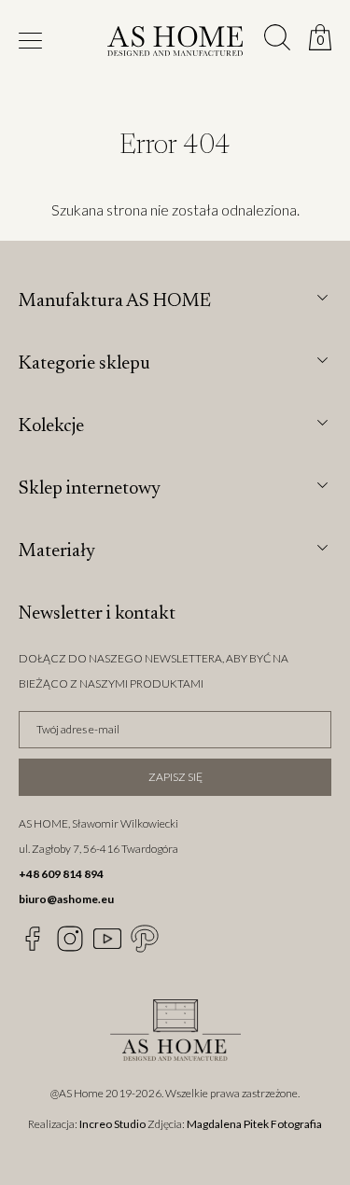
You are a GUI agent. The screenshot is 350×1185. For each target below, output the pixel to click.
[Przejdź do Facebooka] (33, 939)
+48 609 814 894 (61, 874)
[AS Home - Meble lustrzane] (175, 44)
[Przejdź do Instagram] (70, 939)
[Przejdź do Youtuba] (107, 939)
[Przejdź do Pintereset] (145, 939)
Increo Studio (112, 1124)
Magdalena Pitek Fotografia (254, 1124)
